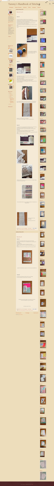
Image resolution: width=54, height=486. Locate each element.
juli (10, 96)
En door (13, 49)
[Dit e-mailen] (32, 309)
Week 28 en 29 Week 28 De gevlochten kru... (12, 102)
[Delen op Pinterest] (36, 228)
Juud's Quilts (10, 48)
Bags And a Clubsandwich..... (13, 87)
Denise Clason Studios (10, 64)
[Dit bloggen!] (33, 228)
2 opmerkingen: (30, 228)
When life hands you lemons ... (13, 81)
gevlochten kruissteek (25, 310)
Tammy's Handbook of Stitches (24, 4)
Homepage (27, 313)
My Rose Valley (11, 53)
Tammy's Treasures (18, 7)
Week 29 (32, 310)
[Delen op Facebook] (35, 228)
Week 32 (34, 229)
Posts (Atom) (21, 314)
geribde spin (23, 229)
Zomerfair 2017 (13, 69)
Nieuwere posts (18, 313)
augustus (11, 95)
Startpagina (11, 7)
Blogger (32, 484)
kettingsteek (26, 229)
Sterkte (13, 60)
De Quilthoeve (10, 67)
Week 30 (29, 229)
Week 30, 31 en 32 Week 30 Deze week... (12, 99)
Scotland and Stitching (10, 84)
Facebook (24, 7)
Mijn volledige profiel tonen (10, 22)
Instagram (34, 7)
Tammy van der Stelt (11, 15)
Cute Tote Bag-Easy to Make (11, 66)
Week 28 (29, 310)
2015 (9, 104)
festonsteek (20, 229)
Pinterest (39, 7)
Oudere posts (35, 313)
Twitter (29, 7)
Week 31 (31, 229)
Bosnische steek (20, 310)
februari (11, 97)
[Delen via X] (34, 228)
